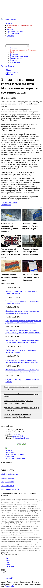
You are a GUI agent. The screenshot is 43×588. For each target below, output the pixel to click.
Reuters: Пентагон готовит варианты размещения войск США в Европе (17, 416)
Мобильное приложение (15, 458)
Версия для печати (10, 203)
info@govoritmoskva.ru (20, 438)
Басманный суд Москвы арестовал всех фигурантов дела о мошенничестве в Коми (22, 361)
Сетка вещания (13, 34)
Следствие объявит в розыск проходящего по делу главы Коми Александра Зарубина (23, 322)
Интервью (11, 29)
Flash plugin (9, 586)
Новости (9, 23)
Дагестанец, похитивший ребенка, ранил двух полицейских (21, 409)
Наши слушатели (7, 486)
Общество (9, 70)
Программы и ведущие (16, 32)
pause (8, 560)
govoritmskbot (15, 434)
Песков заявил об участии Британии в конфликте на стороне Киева (18, 402)
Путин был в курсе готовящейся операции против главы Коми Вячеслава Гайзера (22, 341)
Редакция (10, 36)
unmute (8, 564)
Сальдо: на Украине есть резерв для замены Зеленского (21, 388)
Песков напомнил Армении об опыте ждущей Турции (21, 395)
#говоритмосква (12, 72)
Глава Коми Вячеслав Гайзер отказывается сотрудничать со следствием (22, 312)
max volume (10, 566)
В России (9, 74)
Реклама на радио (8, 478)
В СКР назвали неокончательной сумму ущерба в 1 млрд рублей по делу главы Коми (23, 332)
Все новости (6, 205)
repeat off (9, 578)
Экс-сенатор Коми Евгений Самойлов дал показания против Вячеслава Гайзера (22, 371)
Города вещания (7, 482)
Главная (4, 66)
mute (7, 562)
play (7, 558)
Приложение (15, 62)
